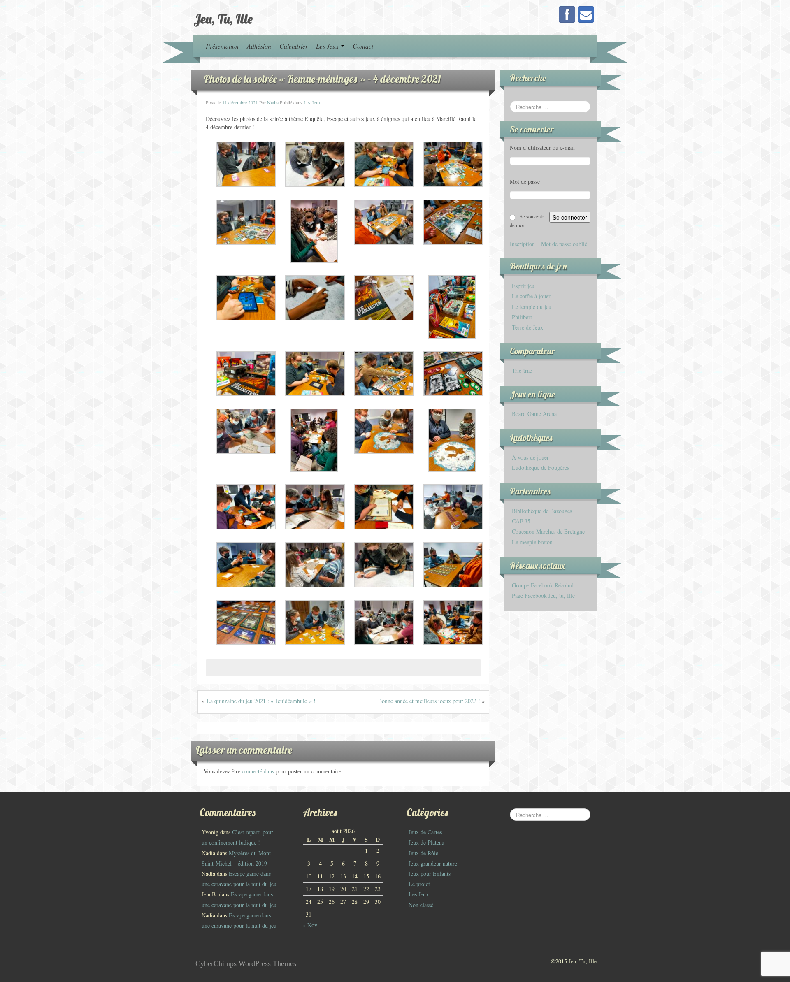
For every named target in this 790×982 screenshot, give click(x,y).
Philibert (522, 317)
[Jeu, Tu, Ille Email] (586, 14)
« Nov (310, 925)
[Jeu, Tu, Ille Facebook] (567, 14)
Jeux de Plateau (426, 842)
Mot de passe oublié (564, 244)
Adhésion (259, 46)
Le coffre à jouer (531, 296)
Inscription (522, 244)
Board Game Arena (534, 414)
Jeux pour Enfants (430, 874)
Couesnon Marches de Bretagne (548, 531)
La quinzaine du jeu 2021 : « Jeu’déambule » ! (261, 701)
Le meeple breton (532, 542)
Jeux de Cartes (425, 832)
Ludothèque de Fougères (540, 467)
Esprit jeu (523, 286)
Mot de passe (525, 182)
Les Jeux (328, 46)
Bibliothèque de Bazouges (542, 511)
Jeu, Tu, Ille (223, 18)
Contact (363, 46)
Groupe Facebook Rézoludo (544, 585)
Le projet (419, 884)
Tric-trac (522, 370)
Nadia (273, 102)
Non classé (421, 905)
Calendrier (293, 46)
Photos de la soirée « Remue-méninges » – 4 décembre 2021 (322, 78)
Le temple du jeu (531, 307)
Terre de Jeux (527, 327)
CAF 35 (521, 521)
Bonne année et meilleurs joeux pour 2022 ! (429, 701)
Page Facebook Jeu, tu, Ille (543, 595)
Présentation (222, 46)
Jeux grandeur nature (433, 863)
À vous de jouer (530, 457)
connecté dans (259, 771)
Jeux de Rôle (423, 853)
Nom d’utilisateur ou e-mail (542, 147)
